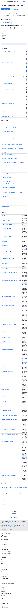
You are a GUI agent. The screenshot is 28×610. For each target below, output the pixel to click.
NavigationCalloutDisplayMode (8, 429)
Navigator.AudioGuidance (7, 83)
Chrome (3, 589)
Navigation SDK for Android (16, 6)
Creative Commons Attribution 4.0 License (13, 522)
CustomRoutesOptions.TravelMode (9, 51)
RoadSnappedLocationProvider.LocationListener (12, 192)
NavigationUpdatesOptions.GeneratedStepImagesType (13, 76)
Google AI (3, 595)
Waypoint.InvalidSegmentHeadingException (11, 499)
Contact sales (16, 9)
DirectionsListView (6, 241)
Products (7, 13)
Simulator (4, 202)
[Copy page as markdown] (14, 28)
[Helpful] (9, 20)
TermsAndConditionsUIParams (8, 375)
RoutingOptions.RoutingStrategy (9, 103)
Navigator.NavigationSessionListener (9, 158)
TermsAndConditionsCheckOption (9, 475)
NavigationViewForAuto (7, 312)
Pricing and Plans (4, 549)
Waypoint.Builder (5, 401)
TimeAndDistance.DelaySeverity (8, 116)
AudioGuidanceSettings (7, 220)
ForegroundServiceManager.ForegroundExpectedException (14, 487)
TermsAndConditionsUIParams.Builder (10, 383)
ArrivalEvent (4, 215)
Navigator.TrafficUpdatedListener (9, 173)
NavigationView (5, 309)
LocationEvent (5, 263)
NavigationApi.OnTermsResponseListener (11, 138)
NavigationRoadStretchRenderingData (10, 272)
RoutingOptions (5, 331)
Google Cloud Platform (6, 593)
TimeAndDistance (5, 389)
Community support (5, 574)
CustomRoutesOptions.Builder (8, 236)
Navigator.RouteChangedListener (9, 169)
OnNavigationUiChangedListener (9, 181)
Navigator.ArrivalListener (7, 154)
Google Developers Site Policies (10, 525)
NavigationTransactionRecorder (8, 296)
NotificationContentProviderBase (9, 324)
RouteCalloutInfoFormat (7, 461)
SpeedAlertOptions (6, 341)
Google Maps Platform (15, 13)
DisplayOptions (5, 245)
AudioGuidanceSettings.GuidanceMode (10, 415)
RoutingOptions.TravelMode (8, 111)
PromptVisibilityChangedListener (9, 183)
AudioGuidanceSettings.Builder (8, 224)
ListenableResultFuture (7, 124)
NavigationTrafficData (6, 286)
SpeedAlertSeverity (6, 469)
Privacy (6, 603)
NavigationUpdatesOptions (7, 300)
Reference (5, 16)
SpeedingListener (5, 206)
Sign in (24, 1)
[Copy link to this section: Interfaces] (9, 121)
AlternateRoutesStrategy (7, 410)
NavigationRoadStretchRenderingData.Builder (11, 280)
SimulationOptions (6, 337)
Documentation (6, 15)
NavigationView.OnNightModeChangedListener (12, 144)
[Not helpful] (11, 20)
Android (3, 6)
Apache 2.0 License (17, 524)
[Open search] (21, 1)
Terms (2, 603)
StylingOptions (5, 366)
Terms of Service (4, 578)
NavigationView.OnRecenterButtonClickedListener (12, 148)
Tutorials (3, 547)
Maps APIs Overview (5, 553)
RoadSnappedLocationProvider (8, 187)
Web (2, 563)
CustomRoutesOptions (6, 228)
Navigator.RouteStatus (6, 447)
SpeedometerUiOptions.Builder (8, 360)
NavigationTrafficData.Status (8, 441)
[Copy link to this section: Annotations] (10, 48)
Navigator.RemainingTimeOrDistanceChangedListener (13, 162)
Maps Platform (16, 2)
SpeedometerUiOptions (7, 353)
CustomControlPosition (7, 423)
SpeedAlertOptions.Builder (7, 349)
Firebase (3, 591)
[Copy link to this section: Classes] (7, 212)
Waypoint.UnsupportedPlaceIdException (10, 504)
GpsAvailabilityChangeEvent (8, 258)
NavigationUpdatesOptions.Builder (9, 305)
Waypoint (4, 396)
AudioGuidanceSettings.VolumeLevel (10, 419)
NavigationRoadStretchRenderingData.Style (11, 434)
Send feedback (6, 22)
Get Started (5, 9)
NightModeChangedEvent (7, 317)
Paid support (4, 576)
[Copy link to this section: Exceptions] (9, 484)
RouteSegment (5, 196)
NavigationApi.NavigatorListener (8, 131)
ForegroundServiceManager (8, 251)
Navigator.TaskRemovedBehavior (9, 89)
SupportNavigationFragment (8, 371)
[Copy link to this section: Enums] (6, 407)
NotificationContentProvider (8, 177)
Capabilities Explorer (5, 551)
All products (3, 598)
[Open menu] (2, 1)
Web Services (4, 566)
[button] (14, 44)
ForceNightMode (5, 57)
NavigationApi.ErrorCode (7, 62)
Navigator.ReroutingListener (8, 166)
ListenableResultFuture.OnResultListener (10, 127)
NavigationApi (5, 268)
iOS (2, 561)
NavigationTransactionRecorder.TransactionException (13, 493)
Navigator (4, 152)
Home (2, 13)
